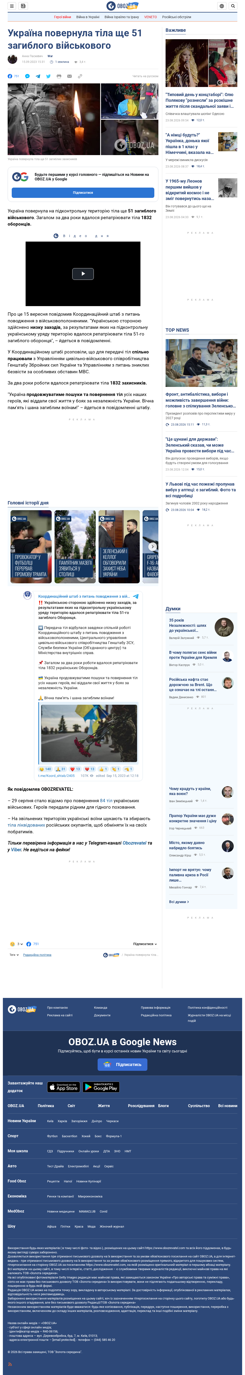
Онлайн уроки (88, 1151)
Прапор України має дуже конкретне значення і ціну (193, 818)
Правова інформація (155, 1007)
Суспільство (199, 1106)
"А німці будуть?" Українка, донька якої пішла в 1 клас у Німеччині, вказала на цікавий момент (188, 143)
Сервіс (109, 1166)
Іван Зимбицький (181, 801)
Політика (46, 1106)
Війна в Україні (87, 17)
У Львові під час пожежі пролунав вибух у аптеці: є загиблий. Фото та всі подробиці (201, 490)
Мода (91, 1226)
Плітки (65, 1226)
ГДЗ (50, 1151)
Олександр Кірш (180, 855)
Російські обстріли (176, 17)
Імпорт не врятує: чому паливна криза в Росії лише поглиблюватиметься (190, 875)
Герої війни (62, 17)
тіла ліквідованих (26, 825)
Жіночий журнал (112, 1226)
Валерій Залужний (181, 638)
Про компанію (57, 1007)
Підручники (65, 1151)
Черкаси (112, 1121)
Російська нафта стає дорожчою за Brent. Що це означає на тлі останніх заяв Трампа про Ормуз (193, 685)
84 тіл (106, 800)
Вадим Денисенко (181, 697)
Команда (100, 1007)
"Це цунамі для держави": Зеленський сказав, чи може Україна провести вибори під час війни (198, 445)
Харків (62, 1121)
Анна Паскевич (32, 56)
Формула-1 (114, 1136)
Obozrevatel (134, 843)
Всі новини (227, 1106)
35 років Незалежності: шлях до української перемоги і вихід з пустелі (187, 625)
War (50, 56)
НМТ (128, 1151)
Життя (104, 1106)
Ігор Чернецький (180, 828)
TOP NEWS (177, 330)
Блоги (163, 1106)
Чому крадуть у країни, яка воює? (190, 791)
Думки (173, 609)
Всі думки (177, 902)
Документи (102, 1015)
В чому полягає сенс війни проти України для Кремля (193, 655)
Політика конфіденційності (207, 1007)
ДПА (106, 1151)
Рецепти (53, 1181)
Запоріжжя (79, 1121)
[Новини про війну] (111, 956)
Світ (71, 1106)
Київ (50, 1121)
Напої (68, 1181)
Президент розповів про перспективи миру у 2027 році (200, 415)
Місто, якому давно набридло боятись (187, 845)
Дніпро (97, 1121)
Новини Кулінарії (88, 1181)
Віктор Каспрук (179, 665)
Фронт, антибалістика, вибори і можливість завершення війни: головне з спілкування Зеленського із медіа (201, 400)
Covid (103, 1211)
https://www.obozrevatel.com (165, 1248)
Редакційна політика (37, 955)
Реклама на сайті (59, 1015)
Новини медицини (61, 1211)
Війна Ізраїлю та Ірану (122, 17)
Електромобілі (78, 1166)
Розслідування (141, 1106)
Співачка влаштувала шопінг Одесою (195, 114)
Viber (16, 849)
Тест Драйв (55, 1166)
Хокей (86, 1136)
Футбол (52, 1136)
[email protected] (63, 1340)
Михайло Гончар (180, 887)
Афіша (51, 1226)
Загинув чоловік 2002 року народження (197, 503)
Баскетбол (69, 1136)
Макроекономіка (90, 1196)
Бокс (98, 1136)
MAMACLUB (87, 1211)
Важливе (176, 30)
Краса (79, 1226)
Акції (96, 1166)
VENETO (150, 17)
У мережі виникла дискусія (187, 160)
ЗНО (117, 1151)
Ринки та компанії (60, 1196)
